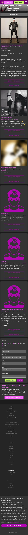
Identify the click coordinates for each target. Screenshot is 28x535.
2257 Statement (11, 429)
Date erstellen (10, 380)
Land (3, 348)
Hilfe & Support (11, 408)
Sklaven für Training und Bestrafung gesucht (12, 45)
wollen (15, 420)
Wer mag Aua (4, 213)
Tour (7, 411)
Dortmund (11, 455)
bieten (10, 420)
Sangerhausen (4, 48)
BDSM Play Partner (5, 46)
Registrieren (18, 2)
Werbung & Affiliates (11, 431)
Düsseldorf (11, 453)
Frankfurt (11, 450)
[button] (14, 532)
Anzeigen (4, 340)
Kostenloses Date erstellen (14, 397)
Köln (11, 457)
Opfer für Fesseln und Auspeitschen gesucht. (12, 309)
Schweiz (11, 464)
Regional (11, 442)
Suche (20, 380)
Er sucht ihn (11, 474)
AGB (11, 413)
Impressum (11, 415)
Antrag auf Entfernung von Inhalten (11, 424)
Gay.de (11, 485)
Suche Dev (3, 261)
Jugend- (7, 422)
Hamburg (11, 446)
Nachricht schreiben (14, 81)
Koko (11, 489)
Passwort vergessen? (11, 417)
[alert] (14, 515)
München (11, 448)
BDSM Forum (11, 470)
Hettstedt (24, 215)
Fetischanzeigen (11, 472)
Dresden (11, 459)
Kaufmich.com (11, 487)
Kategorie (4, 367)
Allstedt (16, 119)
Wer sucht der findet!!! (6, 117)
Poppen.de (11, 483)
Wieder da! (8, 2)
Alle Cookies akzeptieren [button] (14, 525)
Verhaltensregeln (11, 426)
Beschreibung (5, 373)
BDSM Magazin (13, 411)
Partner (9, 481)
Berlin (11, 444)
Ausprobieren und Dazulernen (8, 167)
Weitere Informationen (15, 522)
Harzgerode (3, 170)
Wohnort (4, 354)
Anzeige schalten (14, 85)
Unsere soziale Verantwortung (11, 433)
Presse (11, 435)
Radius (3, 361)
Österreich (11, 462)
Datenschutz (14, 422)
